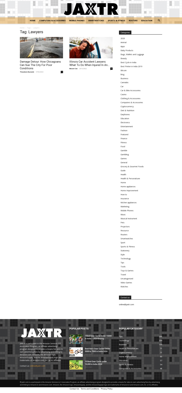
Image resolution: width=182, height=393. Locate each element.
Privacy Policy (106, 389)
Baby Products (127, 50)
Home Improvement (129, 190)
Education (146, 20)
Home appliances (128, 186)
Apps (123, 46)
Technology (126, 258)
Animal (123, 42)
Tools (123, 266)
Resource (125, 230)
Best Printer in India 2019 (131, 66)
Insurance (125, 198)
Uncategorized (127, 278)
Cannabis (124, 82)
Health (123, 174)
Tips (122, 262)
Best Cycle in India (128, 62)
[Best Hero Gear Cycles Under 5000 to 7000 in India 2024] (76, 352)
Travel (123, 274)
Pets (122, 222)
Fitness (124, 142)
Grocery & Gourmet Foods (132, 166)
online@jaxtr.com (37, 366)
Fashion (124, 130)
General (124, 162)
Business (124, 78)
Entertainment (127, 126)
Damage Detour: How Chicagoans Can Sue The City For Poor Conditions (40, 65)
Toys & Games (127, 270)
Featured (124, 134)
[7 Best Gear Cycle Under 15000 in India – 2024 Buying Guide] (76, 339)
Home (32, 20)
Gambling (125, 154)
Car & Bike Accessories (131, 90)
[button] (159, 20)
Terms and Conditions (90, 389)
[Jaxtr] (91, 9)
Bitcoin (124, 70)
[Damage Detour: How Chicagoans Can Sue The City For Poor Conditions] (41, 47)
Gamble (124, 150)
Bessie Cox (73, 69)
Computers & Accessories (52, 20)
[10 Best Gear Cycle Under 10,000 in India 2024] (76, 365)
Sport (123, 242)
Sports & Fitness (116, 20)
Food (123, 146)
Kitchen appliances (129, 202)
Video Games (126, 282)
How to (124, 194)
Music (123, 214)
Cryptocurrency (127, 106)
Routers (133, 20)
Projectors (125, 226)
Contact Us (74, 389)
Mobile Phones (76, 20)
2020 (123, 38)
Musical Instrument (129, 218)
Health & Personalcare (130, 178)
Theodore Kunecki (27, 72)
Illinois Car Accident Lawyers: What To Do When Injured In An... (89, 63)
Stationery (125, 250)
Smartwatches (96, 20)
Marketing (125, 206)
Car (122, 86)
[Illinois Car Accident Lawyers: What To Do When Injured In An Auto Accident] (91, 47)
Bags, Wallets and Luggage (132, 54)
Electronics (125, 122)
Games (124, 158)
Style (123, 254)
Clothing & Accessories (130, 98)
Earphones (125, 114)
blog (122, 74)
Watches (124, 286)
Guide (123, 170)
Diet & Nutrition (127, 110)
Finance (124, 138)
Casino (123, 94)
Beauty (124, 58)
